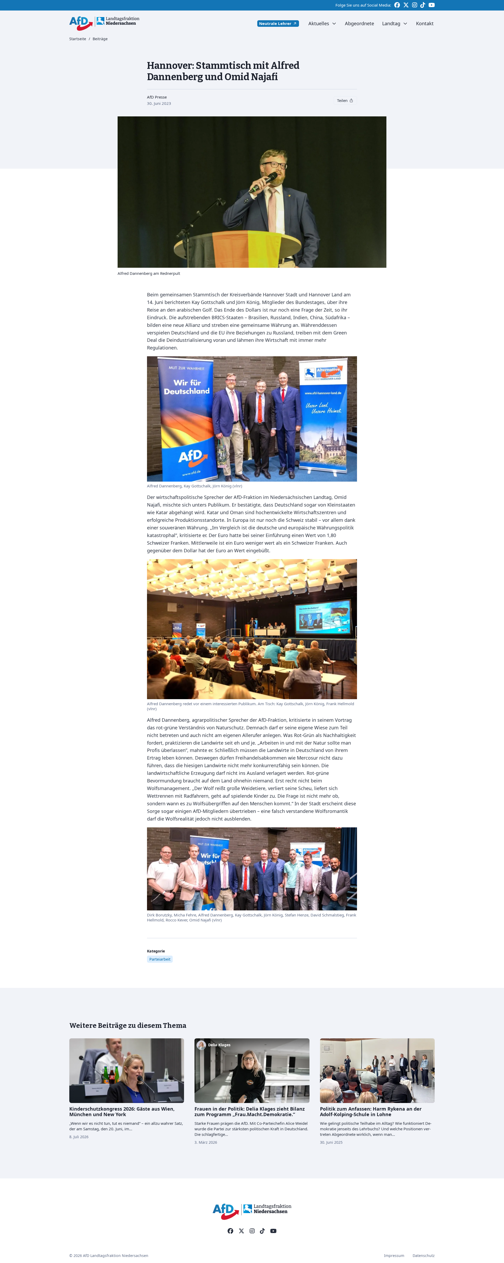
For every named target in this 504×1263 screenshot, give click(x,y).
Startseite (77, 39)
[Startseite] (104, 23)
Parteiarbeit (159, 959)
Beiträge (100, 39)
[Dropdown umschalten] (334, 23)
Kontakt (425, 23)
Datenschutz (424, 1255)
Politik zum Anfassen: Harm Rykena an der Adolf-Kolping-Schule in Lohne (371, 1112)
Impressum (394, 1255)
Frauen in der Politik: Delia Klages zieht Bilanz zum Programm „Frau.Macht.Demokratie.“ (250, 1112)
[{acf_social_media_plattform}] (230, 1231)
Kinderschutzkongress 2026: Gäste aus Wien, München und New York (122, 1112)
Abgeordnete (359, 23)
